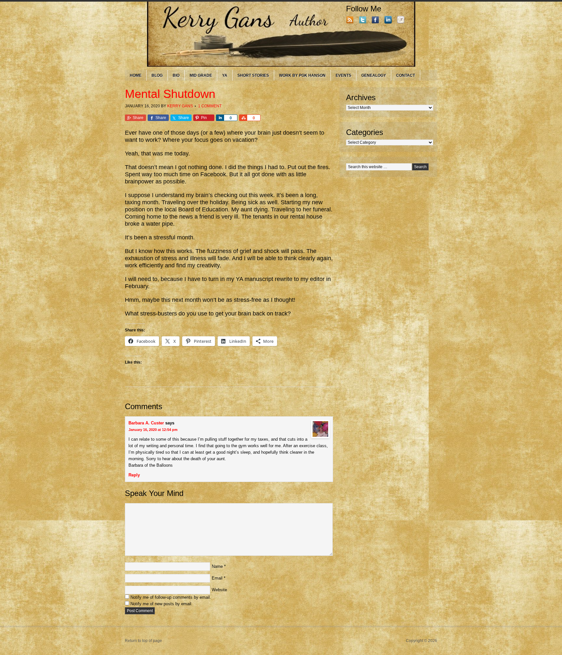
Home (135, 75)
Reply (134, 475)
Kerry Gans (180, 106)
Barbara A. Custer (146, 423)
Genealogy (373, 75)
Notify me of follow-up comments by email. (170, 597)
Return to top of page (143, 640)
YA (224, 75)
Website (219, 589)
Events (343, 75)
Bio (176, 75)
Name (217, 566)
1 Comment (209, 106)
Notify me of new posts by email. (161, 603)
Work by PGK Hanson (302, 75)
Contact (405, 75)
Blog (157, 75)
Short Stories (253, 75)
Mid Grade (201, 75)
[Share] (220, 117)
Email (217, 578)
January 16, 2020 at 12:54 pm (153, 430)
